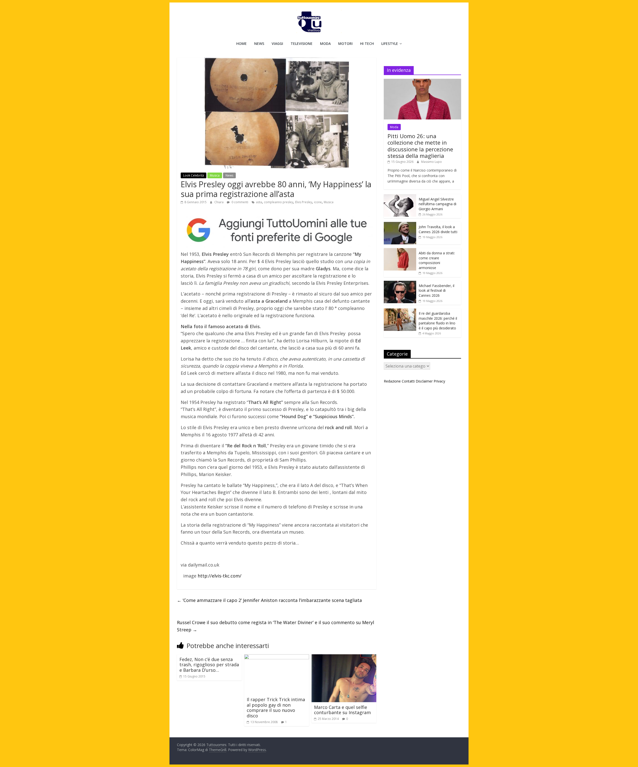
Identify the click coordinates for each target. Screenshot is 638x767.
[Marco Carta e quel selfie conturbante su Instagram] (344, 657)
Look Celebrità (193, 175)
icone (318, 202)
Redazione (392, 381)
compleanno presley (278, 202)
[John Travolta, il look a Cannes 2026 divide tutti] (400, 224)
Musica (215, 175)
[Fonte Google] (277, 230)
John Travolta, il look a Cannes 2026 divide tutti (438, 229)
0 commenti (239, 202)
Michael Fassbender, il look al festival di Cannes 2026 (436, 290)
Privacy (439, 381)
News (259, 43)
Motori (345, 43)
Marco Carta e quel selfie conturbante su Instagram (342, 710)
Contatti (408, 381)
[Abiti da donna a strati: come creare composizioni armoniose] (400, 250)
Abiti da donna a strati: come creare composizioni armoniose (437, 260)
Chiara (219, 202)
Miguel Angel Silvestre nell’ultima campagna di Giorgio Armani (437, 204)
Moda (325, 43)
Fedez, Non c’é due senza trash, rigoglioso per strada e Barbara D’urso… (209, 664)
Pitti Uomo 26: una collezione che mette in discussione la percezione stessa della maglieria (420, 145)
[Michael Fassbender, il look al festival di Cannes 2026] (400, 283)
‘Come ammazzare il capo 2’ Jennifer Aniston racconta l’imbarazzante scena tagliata (269, 600)
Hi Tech (367, 43)
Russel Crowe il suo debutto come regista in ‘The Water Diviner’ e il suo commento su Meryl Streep (275, 626)
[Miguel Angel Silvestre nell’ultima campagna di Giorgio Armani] (400, 196)
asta (259, 202)
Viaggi (277, 43)
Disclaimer (424, 381)
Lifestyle (389, 43)
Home (241, 43)
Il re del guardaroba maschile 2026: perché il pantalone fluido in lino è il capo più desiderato (438, 320)
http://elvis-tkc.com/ (218, 576)
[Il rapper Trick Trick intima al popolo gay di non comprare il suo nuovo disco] (276, 657)
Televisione (302, 43)
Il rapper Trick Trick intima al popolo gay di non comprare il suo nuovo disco (276, 707)
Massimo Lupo (431, 162)
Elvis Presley (303, 202)
